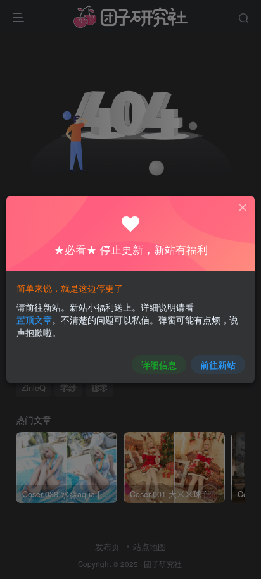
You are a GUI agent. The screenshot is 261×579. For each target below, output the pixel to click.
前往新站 (218, 364)
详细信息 (159, 364)
